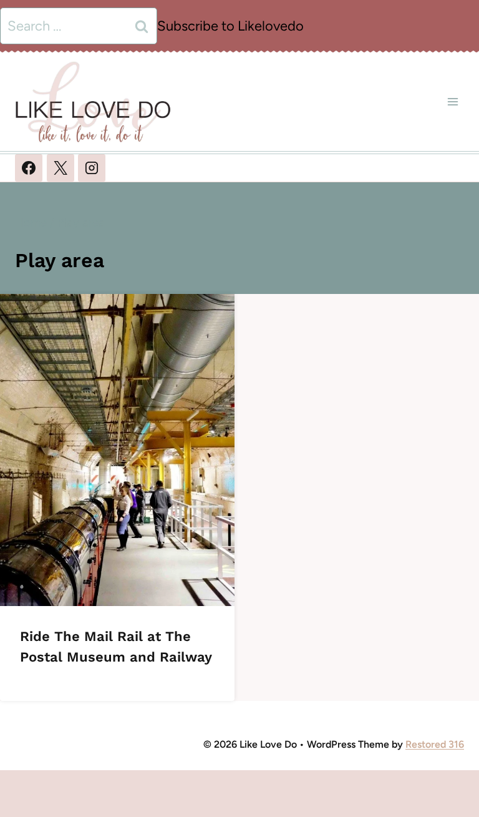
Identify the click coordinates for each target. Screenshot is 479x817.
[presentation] (117, 450)
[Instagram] (91, 168)
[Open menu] (452, 101)
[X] (60, 168)
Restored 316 (434, 744)
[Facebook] (28, 168)
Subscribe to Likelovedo (230, 25)
